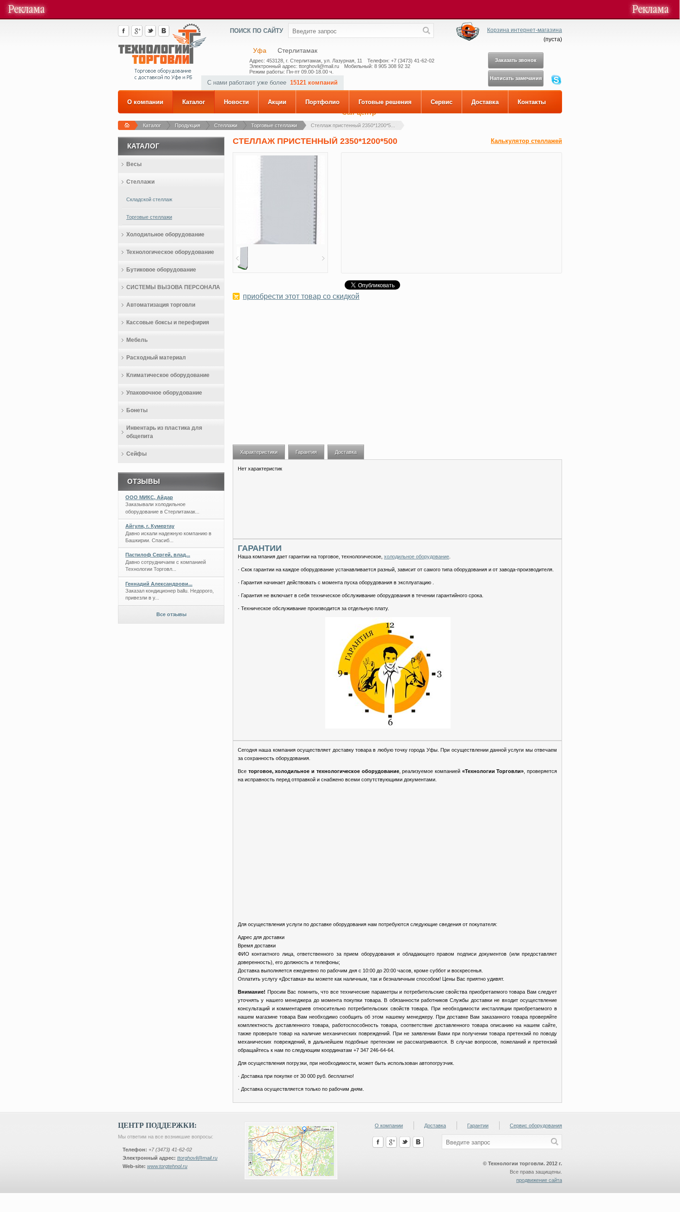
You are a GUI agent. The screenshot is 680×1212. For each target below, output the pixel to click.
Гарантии (477, 1125)
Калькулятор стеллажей (526, 140)
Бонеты (137, 410)
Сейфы (136, 454)
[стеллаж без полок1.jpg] (280, 242)
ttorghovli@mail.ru (197, 1158)
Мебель (137, 340)
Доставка (485, 102)
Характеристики (259, 452)
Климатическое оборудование (168, 375)
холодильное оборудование (416, 556)
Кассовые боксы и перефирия (167, 322)
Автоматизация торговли (160, 305)
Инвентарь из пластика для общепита (164, 432)
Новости (236, 102)
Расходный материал (156, 357)
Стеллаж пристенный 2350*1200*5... (353, 125)
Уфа (259, 50)
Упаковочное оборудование (164, 393)
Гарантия (306, 452)
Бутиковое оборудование (161, 269)
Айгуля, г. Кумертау (149, 526)
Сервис (441, 102)
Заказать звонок (516, 60)
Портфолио (322, 102)
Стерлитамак (297, 50)
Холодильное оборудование (165, 234)
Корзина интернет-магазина (524, 30)
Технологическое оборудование (170, 252)
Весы (134, 164)
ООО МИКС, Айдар (149, 497)
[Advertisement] (397, 377)
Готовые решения (385, 102)
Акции (277, 102)
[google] (136, 34)
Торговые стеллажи (274, 125)
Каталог (193, 102)
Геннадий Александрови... (158, 584)
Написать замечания (516, 78)
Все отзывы (171, 614)
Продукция (187, 125)
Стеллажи (225, 125)
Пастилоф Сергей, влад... (157, 554)
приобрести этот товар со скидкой (301, 296)
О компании (145, 102)
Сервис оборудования (536, 1125)
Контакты (532, 102)
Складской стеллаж (149, 199)
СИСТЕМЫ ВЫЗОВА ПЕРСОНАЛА (173, 287)
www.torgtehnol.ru (167, 1166)
